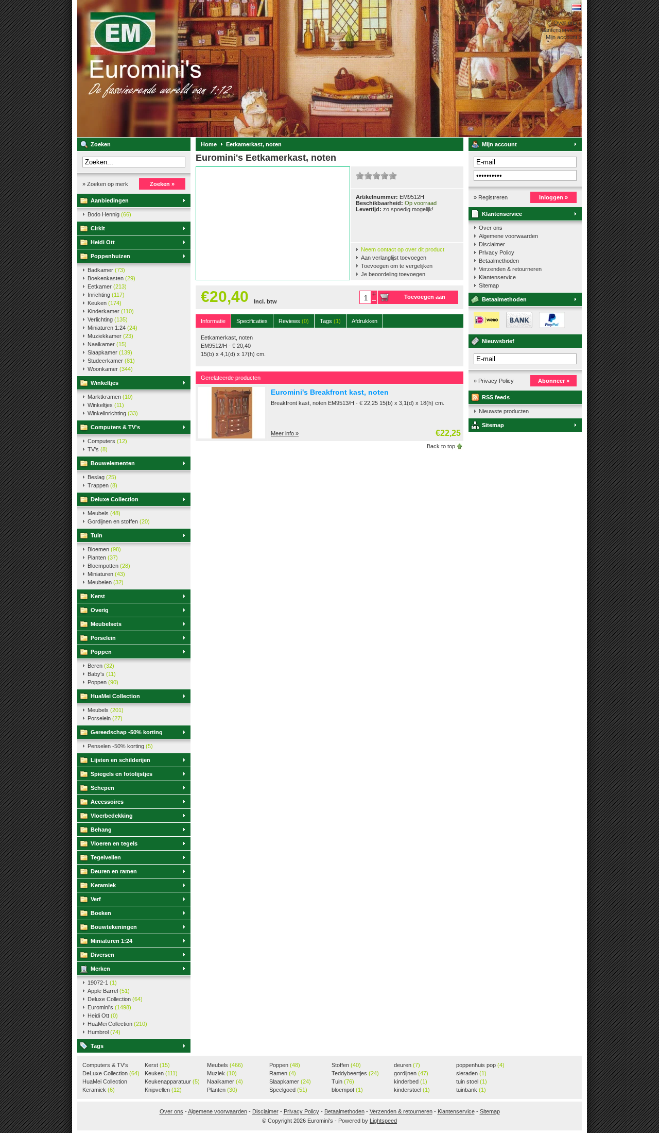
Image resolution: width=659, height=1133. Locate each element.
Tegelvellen (106, 857)
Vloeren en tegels (114, 843)
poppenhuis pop (480, 1065)
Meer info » (285, 433)
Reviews (294, 321)
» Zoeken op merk (105, 184)
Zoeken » (162, 184)
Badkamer (106, 270)
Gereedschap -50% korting (127, 732)
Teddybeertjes (355, 1073)
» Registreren (491, 197)
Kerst (98, 596)
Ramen (282, 1073)
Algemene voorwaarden (508, 236)
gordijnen (411, 1073)
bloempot (347, 1090)
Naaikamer (107, 344)
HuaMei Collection (115, 696)
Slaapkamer (110, 352)
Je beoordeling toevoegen (393, 274)
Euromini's (213, 68)
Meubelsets (106, 624)
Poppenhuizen (110, 256)
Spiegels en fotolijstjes (121, 774)
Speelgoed (288, 1090)
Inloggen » (553, 197)
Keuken (105, 303)
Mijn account (499, 144)
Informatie (213, 321)
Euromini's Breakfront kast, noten (330, 392)
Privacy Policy (496, 252)
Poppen (101, 652)
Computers (107, 441)
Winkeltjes (104, 383)
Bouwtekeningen (114, 927)
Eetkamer (107, 286)
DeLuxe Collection (111, 1073)
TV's (98, 449)
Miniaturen (106, 574)
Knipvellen (163, 1090)
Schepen (102, 788)
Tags (97, 1046)
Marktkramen (110, 397)
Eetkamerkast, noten (254, 144)
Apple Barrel (109, 991)
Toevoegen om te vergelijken (396, 266)
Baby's (102, 674)
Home (209, 144)
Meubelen (106, 582)
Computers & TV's (115, 427)
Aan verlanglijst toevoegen (393, 258)
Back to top (441, 446)
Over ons (490, 228)
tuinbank (471, 1090)
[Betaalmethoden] (517, 326)
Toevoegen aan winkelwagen (424, 299)
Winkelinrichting (113, 413)
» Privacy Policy (494, 381)
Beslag (102, 477)
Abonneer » (553, 381)
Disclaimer (492, 244)
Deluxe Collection (114, 499)
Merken (100, 969)
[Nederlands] (576, 7)
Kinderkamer (111, 311)
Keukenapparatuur (172, 1081)
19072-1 (102, 982)
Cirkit (98, 228)
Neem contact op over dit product (402, 249)
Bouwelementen (113, 463)
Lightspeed (383, 1121)
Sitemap (489, 285)
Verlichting (108, 319)
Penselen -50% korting (120, 746)
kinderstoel (412, 1090)
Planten (103, 557)
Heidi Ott (103, 242)
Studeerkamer (111, 361)
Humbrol (104, 1032)
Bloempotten (109, 566)
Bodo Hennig (109, 214)
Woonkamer (110, 369)
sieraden (471, 1073)
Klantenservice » (561, 30)
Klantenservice (502, 214)
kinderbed (410, 1081)
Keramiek (103, 885)
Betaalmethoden (499, 261)
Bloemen (104, 549)
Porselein (103, 638)
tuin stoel (471, 1081)
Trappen (102, 485)
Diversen (102, 955)
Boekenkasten (111, 278)
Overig (100, 610)
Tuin (96, 535)
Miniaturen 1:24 (112, 328)
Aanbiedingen (110, 200)
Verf (96, 899)
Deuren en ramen (114, 871)
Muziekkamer (110, 336)
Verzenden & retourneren (510, 269)
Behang (101, 829)
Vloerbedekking (112, 816)
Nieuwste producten (504, 411)
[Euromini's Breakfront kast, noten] (231, 436)
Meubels (104, 513)
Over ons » (567, 23)
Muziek (222, 1073)
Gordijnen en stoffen (119, 521)
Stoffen (346, 1065)
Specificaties (252, 321)
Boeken (101, 913)
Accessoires (107, 802)
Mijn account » (564, 37)
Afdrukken (364, 321)
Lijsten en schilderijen (120, 760)
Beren (101, 666)
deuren (407, 1065)
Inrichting (106, 295)
